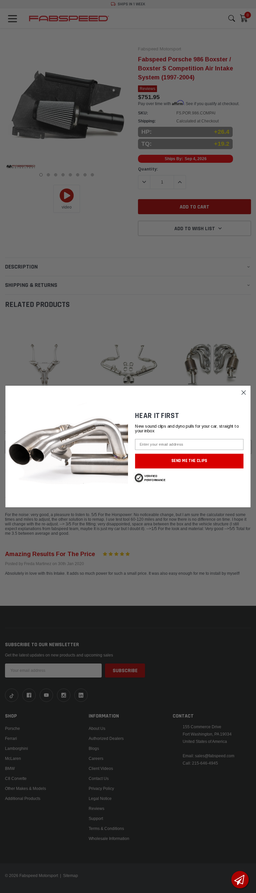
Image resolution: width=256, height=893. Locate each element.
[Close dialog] (244, 392)
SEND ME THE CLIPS (189, 461)
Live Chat (240, 879)
